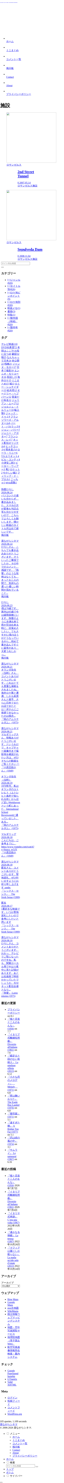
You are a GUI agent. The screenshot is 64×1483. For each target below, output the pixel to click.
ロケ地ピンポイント (13, 295)
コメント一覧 (19, 1443)
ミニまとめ (18, 1440)
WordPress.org (14, 1414)
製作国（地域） (12, 321)
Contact (16, 1450)
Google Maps (11, 1303)
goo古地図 (13, 1308)
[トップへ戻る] (1, 1482)
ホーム (16, 1437)
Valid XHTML (11, 1383)
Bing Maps (12, 1299)
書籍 (11, 311)
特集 (11, 314)
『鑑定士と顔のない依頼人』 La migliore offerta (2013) (13, 1063)
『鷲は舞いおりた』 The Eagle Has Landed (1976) (13, 1101)
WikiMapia (12, 1311)
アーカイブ (7, 1282)
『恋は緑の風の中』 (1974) (13, 1140)
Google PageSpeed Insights (12, 1373)
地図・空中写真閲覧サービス (13, 1330)
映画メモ (13, 308)
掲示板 (16, 1446)
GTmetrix (12, 1379)
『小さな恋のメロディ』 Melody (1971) (13, 1083)
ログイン (12, 1397)
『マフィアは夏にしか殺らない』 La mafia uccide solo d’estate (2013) (13, 1256)
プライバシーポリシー (24, 1455)
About (15, 1452)
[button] (2, 267)
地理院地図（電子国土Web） (13, 1340)
